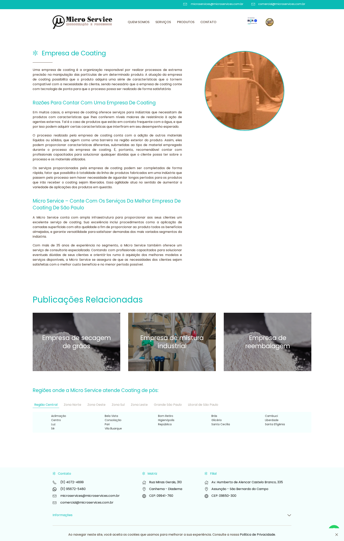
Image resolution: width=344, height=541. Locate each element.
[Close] (336, 534)
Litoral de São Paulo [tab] (203, 404)
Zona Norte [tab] (72, 404)
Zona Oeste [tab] (96, 404)
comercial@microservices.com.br (86, 502)
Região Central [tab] (46, 404)
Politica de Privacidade (257, 534)
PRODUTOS (185, 22)
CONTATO (208, 22)
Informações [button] (62, 515)
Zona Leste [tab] (139, 404)
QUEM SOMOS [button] (139, 22)
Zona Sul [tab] (118, 404)
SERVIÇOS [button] (163, 22)
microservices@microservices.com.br (90, 495)
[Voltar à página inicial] (83, 22)
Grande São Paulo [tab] (168, 404)
